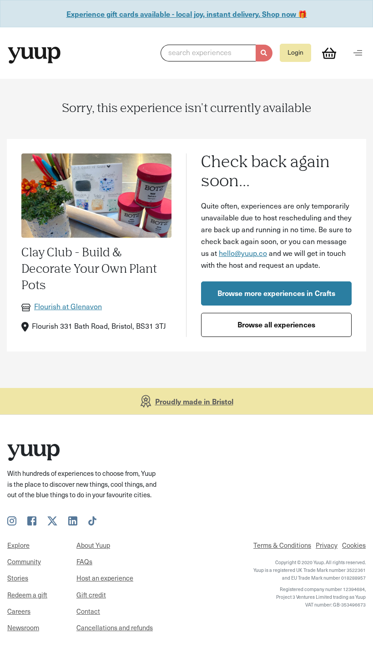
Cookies (354, 545)
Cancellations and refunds (114, 627)
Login (295, 52)
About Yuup (93, 545)
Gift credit (91, 595)
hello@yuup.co (243, 252)
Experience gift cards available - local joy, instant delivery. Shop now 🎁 (186, 13)
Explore (18, 545)
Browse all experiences (276, 324)
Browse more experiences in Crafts (276, 292)
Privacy (327, 545)
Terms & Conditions (282, 545)
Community (24, 561)
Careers (18, 611)
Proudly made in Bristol (194, 401)
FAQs (84, 561)
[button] (216, 53)
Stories (17, 578)
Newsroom (23, 627)
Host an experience (104, 578)
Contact (88, 611)
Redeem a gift (27, 595)
